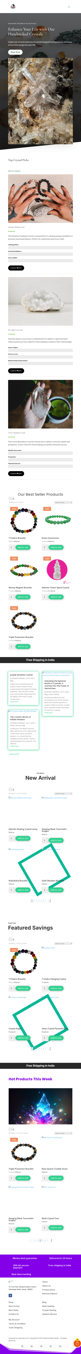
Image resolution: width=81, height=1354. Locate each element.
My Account (14, 1320)
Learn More (16, 268)
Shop (11, 1302)
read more (14, 702)
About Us (46, 1286)
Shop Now (15, 52)
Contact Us (14, 1314)
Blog (11, 681)
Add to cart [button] (23, 547)
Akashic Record (15, 725)
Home (45, 1282)
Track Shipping (15, 1327)
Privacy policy (48, 1290)
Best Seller (14, 1310)
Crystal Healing (53, 694)
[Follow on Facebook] (10, 1295)
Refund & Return (49, 1294)
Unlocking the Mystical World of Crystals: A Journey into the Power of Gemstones (56, 685)
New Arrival (14, 1306)
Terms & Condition (17, 1324)
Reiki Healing (48, 1306)
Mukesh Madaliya (18, 678)
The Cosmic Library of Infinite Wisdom (20, 718)
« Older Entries (13, 754)
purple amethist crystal (21, 675)
